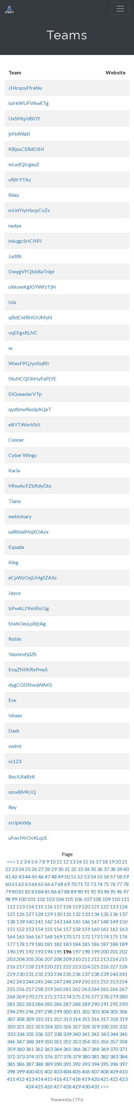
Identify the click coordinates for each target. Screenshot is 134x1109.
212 (95, 959)
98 (8, 899)
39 (119, 869)
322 (30, 1026)
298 (48, 1011)
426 (48, 1086)
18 (105, 861)
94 (106, 891)
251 (95, 981)
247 (58, 981)
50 (67, 876)
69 (67, 884)
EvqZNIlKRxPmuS (28, 669)
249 (76, 981)
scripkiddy (19, 822)
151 (11, 929)
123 (114, 906)
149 (114, 921)
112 (11, 906)
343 (104, 1034)
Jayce (14, 593)
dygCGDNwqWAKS (30, 685)
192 (30, 951)
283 (30, 1004)
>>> (104, 1086)
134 (95, 914)
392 (76, 1064)
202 (123, 951)
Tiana (14, 501)
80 (14, 891)
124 (123, 906)
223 (76, 966)
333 (11, 1034)
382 (104, 1056)
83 (34, 891)
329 (95, 1026)
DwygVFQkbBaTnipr (31, 271)
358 (123, 1041)
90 (80, 891)
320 (11, 1026)
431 (95, 1086)
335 (30, 1034)
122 (104, 906)
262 (76, 989)
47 (47, 876)
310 (39, 1019)
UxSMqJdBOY (24, 118)
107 (88, 899)
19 (111, 861)
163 (123, 929)
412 (20, 1079)
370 (114, 1049)
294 (11, 1011)
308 (20, 1019)
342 (95, 1034)
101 (31, 899)
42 (14, 876)
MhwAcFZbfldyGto (29, 486)
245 (39, 981)
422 (114, 1079)
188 (114, 944)
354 (86, 1041)
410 (123, 1071)
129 (48, 914)
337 (48, 1034)
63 (28, 884)
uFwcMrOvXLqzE (27, 838)
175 (114, 936)
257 (30, 989)
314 (76, 1019)
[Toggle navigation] (120, 8)
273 (58, 996)
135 (104, 914)
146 (86, 921)
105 (69, 899)
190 (11, 951)
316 (95, 1019)
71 (80, 884)
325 (58, 1026)
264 (95, 989)
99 (14, 899)
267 (123, 989)
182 (58, 944)
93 (100, 891)
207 (48, 959)
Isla (12, 302)
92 (93, 891)
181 (48, 944)
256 (20, 989)
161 (104, 929)
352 (67, 1041)
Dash (13, 731)
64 (34, 884)
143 (58, 921)
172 (86, 936)
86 (54, 891)
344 (114, 1034)
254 (123, 981)
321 (20, 1026)
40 (126, 869)
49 (60, 876)
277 (95, 996)
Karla (14, 470)
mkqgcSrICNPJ (25, 241)
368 (95, 1049)
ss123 (14, 761)
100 (22, 899)
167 (39, 936)
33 (80, 869)
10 (52, 861)
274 (67, 996)
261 (67, 989)
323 (39, 1026)
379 (76, 1056)
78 (126, 884)
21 (124, 861)
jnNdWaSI (19, 134)
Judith (15, 256)
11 (59, 861)
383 (114, 1056)
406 (86, 1071)
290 (95, 1004)
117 (58, 906)
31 (67, 869)
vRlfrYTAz (19, 179)
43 (21, 876)
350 (48, 1041)
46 (41, 876)
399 (20, 1071)
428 (67, 1086)
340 (76, 1034)
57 (113, 876)
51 (73, 876)
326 (67, 1026)
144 (67, 921)
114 (30, 906)
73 (93, 884)
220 (48, 966)
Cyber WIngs (22, 455)
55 (100, 876)
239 (104, 974)
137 (123, 914)
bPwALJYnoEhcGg (28, 608)
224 (86, 966)
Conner (16, 440)
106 (78, 899)
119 (76, 906)
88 (67, 891)
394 (95, 1064)
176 (123, 936)
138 (11, 921)
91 (86, 891)
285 (48, 1004)
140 (30, 921)
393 (86, 1064)
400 (30, 1071)
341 (86, 1034)
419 (86, 1079)
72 (86, 884)
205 (30, 959)
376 (48, 1056)
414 (39, 1079)
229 (11, 974)
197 (76, 951)
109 (106, 899)
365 (67, 1049)
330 (104, 1026)
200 (104, 951)
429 (76, 1086)
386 (20, 1064)
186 (95, 944)
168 (48, 936)
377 (58, 1056)
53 (86, 876)
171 (76, 936)
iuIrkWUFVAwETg (28, 103)
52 (80, 876)
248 (67, 981)
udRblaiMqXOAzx (28, 532)
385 (11, 1064)
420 (95, 1079)
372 (11, 1056)
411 (11, 1079)
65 (41, 884)
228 (123, 966)
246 (48, 981)
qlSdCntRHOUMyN (30, 317)
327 (76, 1026)
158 (76, 929)
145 (76, 921)
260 (58, 989)
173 (95, 936)
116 (48, 906)
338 (58, 1034)
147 (95, 921)
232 (39, 974)
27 (41, 869)
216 (11, 966)
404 (67, 1071)
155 (48, 929)
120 (86, 906)
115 (39, 906)
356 (104, 1041)
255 (11, 989)
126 (20, 914)
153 (30, 929)
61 (14, 884)
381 (95, 1056)
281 (11, 1004)
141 (39, 921)
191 (20, 951)
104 (59, 899)
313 (67, 1019)
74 (100, 884)
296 (30, 1011)
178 (20, 944)
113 (20, 906)
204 (20, 959)
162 (114, 929)
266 (114, 989)
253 (114, 981)
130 (58, 914)
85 (47, 891)
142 (48, 921)
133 (86, 914)
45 (34, 876)
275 (76, 996)
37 (106, 869)
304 (104, 1011)
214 (114, 959)
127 (30, 914)
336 (39, 1034)
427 (58, 1086)
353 (76, 1041)
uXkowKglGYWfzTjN (32, 287)
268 (11, 996)
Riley (13, 195)
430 (86, 1086)
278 (104, 996)
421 (104, 1079)
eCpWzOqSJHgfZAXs (32, 577)
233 (48, 974)
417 (67, 1079)
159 (86, 929)
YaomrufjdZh (22, 654)
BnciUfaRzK (21, 776)
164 (11, 936)
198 (86, 951)
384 (123, 1056)
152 (20, 929)
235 (67, 974)
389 (48, 1064)
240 (114, 974)
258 (39, 989)
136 (114, 914)
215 (123, 959)
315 (86, 1019)
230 (20, 974)
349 (39, 1041)
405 (76, 1071)
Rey (12, 807)
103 (50, 899)
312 (58, 1019)
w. (10, 348)
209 (67, 959)
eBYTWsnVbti (24, 424)
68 (60, 884)
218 (30, 966)
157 (67, 929)
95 (113, 891)
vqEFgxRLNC (23, 333)
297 (39, 1011)
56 (106, 876)
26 (34, 869)
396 (114, 1064)
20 (118, 861)
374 (30, 1056)
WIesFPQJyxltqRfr (29, 363)
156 (58, 929)
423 (123, 1079)
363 (48, 1049)
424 (30, 1086)
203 (11, 959)
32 (73, 869)
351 (58, 1041)
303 (95, 1011)
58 (119, 876)
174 (104, 936)
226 (104, 966)
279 (114, 996)
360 (20, 1049)
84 (41, 891)
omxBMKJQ (22, 792)
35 (93, 869)
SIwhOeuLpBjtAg (27, 623)
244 (30, 981)
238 (95, 974)
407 (95, 1071)
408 (104, 1071)
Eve (12, 700)
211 (86, 959)
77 (119, 884)
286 (58, 1004)
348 (30, 1041)
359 (11, 1049)
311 (48, 1019)
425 (39, 1086)
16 (92, 861)
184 (76, 944)
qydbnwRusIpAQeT (29, 409)
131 (67, 914)
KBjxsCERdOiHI (26, 149)
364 (58, 1049)
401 (39, 1071)
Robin (14, 639)
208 (58, 959)
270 (30, 996)
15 (85, 861)
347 (20, 1041)
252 (104, 981)
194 (48, 951)
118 (67, 906)
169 (58, 936)
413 (30, 1079)
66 (47, 884)
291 (104, 1004)
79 (8, 891)
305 (114, 1011)
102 (41, 899)
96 (119, 891)
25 (28, 869)
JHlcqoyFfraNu (25, 88)
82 (28, 891)
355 (95, 1041)
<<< (11, 861)
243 (20, 981)
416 (58, 1079)
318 (114, 1019)
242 (11, 981)
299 (58, 1011)
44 (28, 876)
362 (39, 1049)
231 (30, 974)
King (13, 562)
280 (123, 996)
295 (20, 1011)
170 (67, 936)
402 (48, 1071)
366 (76, 1049)
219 (39, 966)
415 (48, 1079)
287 (67, 1004)
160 (95, 929)
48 (54, 876)
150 (123, 921)
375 (39, 1056)
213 (104, 959)
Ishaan (15, 715)
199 (95, 951)
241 (123, 974)
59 (126, 876)
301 (76, 1011)
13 (72, 861)
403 (58, 1071)
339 (67, 1034)
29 (54, 869)
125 (11, 914)
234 (58, 974)
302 (86, 1011)
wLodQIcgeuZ (23, 164)
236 (76, 974)
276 (86, 996)
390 (58, 1064)
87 (60, 891)
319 (123, 1019)
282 (20, 1004)
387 (30, 1064)
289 (86, 1004)
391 (67, 1064)
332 (123, 1026)
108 (97, 899)
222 (67, 966)
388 (39, 1064)
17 (98, 861)
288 (76, 1004)
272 (48, 996)
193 (39, 951)
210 (76, 959)
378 (67, 1056)
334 (20, 1034)
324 (48, 1026)
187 (104, 944)
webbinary (19, 516)
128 (39, 914)
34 (86, 869)
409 (114, 1071)
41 (8, 876)
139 (20, 921)
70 (73, 884)
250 (86, 981)
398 (11, 1071)
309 (30, 1019)
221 (58, 966)
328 (86, 1026)
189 (123, 944)
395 (104, 1064)
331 (114, 1026)
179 (30, 944)
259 (48, 989)
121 (95, 906)
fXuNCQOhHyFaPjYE (32, 378)
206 (39, 959)
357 (114, 1041)
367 (86, 1049)
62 (21, 884)
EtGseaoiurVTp (25, 394)
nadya (14, 225)
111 (125, 899)
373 (20, 1056)
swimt (15, 746)
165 (20, 936)
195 (58, 951)
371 (123, 1049)
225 (95, 966)
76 (113, 884)
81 (21, 891)
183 (67, 944)
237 (86, 974)
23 (14, 869)
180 (39, 944)
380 (86, 1056)
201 (114, 951)
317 (104, 1019)
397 (123, 1064)
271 (39, 996)
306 (123, 1011)
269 (20, 996)
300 (67, 1011)
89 (73, 891)
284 (39, 1004)
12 (66, 861)
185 (86, 944)
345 (123, 1034)
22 (8, 869)
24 (21, 869)
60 (8, 884)
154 (39, 929)
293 (123, 1004)
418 (76, 1079)
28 (47, 869)
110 (116, 899)
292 (114, 1004)
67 (54, 884)
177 (11, 944)
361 (30, 1049)
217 (20, 966)
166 (30, 936)
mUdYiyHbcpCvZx (29, 210)
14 (79, 861)
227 (114, 966)
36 (100, 869)
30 (60, 869)
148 (104, 921)
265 (104, 989)
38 (113, 869)
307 (11, 1019)
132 (76, 914)
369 (104, 1049)
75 (106, 884)
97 (126, 891)
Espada (16, 547)
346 (11, 1041)
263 (86, 989)
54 (93, 876)
